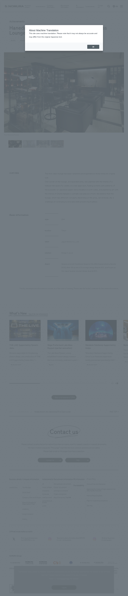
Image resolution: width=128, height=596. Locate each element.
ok (93, 47)
